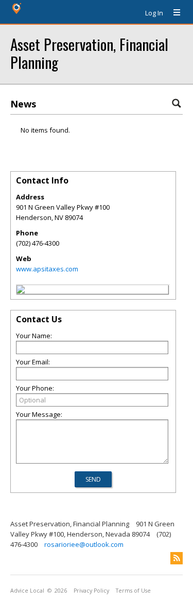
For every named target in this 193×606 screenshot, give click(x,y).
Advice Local (27, 590)
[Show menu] (173, 12)
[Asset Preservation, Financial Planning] (20, 291)
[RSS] (176, 558)
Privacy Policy (91, 590)
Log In (154, 12)
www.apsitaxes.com (47, 268)
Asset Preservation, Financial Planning (89, 53)
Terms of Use (133, 590)
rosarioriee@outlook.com (84, 544)
